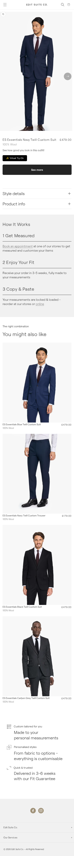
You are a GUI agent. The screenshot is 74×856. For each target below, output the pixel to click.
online (40, 304)
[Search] (62, 4)
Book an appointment (18, 246)
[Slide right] (67, 76)
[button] (5, 4)
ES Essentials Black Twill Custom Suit (22, 606)
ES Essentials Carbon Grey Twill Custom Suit (26, 698)
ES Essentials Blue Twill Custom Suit (22, 424)
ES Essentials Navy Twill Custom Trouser (24, 515)
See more (37, 169)
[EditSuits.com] (37, 4)
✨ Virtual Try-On (15, 158)
